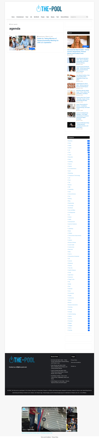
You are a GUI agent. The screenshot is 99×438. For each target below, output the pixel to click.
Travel (69, 154)
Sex (69, 214)
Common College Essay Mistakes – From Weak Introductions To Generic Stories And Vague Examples (82, 115)
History (70, 327)
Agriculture (70, 274)
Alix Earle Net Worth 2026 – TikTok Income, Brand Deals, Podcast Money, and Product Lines (78, 51)
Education (70, 157)
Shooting (70, 307)
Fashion (70, 166)
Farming (70, 330)
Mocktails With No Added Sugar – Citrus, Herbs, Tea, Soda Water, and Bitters (82, 92)
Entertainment (20, 17)
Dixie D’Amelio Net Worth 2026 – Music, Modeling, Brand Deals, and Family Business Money (59, 367)
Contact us (73, 366)
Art (69, 226)
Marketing (70, 173)
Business (70, 140)
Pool (69, 196)
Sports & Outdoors (72, 224)
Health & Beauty (72, 270)
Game (69, 159)
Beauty (52, 17)
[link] (24, 409)
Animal (69, 217)
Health (69, 145)
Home (13, 17)
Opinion (70, 316)
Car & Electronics (72, 168)
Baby (69, 251)
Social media (71, 244)
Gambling (70, 161)
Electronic (70, 249)
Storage (70, 311)
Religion (70, 323)
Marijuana (70, 263)
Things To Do (71, 279)
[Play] (72, 421)
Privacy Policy (74, 360)
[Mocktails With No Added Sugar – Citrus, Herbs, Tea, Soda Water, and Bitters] (71, 92)
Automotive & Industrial (73, 256)
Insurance (70, 277)
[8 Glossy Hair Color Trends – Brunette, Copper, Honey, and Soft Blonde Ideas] (71, 99)
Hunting (70, 309)
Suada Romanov (41, 36)
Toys (69, 237)
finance (70, 164)
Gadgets (70, 325)
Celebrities (70, 228)
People (42, 17)
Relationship (71, 203)
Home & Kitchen (65, 17)
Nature (69, 300)
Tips (69, 182)
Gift (69, 258)
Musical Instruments (73, 304)
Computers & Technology (74, 175)
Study (69, 272)
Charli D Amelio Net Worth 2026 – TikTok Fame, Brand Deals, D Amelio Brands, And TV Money (59, 372)
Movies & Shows (72, 242)
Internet (70, 261)
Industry (70, 240)
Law (69, 177)
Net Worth (36, 17)
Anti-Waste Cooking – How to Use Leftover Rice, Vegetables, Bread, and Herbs (60, 377)
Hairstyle (70, 288)
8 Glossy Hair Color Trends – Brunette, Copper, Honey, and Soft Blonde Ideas (83, 99)
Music (69, 230)
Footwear (70, 321)
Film (69, 281)
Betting (70, 198)
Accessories (71, 293)
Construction (71, 247)
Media (69, 284)
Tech (57, 17)
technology (70, 205)
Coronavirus (71, 297)
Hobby (69, 219)
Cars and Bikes (71, 210)
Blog (69, 200)
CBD (69, 187)
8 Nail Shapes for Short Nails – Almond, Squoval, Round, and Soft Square (82, 85)
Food (27, 17)
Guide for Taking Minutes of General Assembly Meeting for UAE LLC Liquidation (48, 40)
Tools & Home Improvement (74, 235)
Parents (70, 265)
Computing (70, 189)
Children (70, 233)
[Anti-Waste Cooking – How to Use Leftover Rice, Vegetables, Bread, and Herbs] (71, 77)
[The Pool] (49, 8)
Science (70, 318)
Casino (69, 147)
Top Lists (70, 267)
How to (70, 254)
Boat (69, 286)
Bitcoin (69, 302)
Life (31, 17)
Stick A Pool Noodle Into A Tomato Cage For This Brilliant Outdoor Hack (43, 409)
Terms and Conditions (76, 362)
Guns (69, 291)
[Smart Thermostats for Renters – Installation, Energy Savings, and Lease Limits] (71, 106)
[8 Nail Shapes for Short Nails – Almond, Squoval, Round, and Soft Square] (71, 85)
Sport (69, 170)
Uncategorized (71, 212)
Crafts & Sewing (72, 314)
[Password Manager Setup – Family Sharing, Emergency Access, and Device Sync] (71, 125)
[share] (63, 408)
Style (47, 17)
